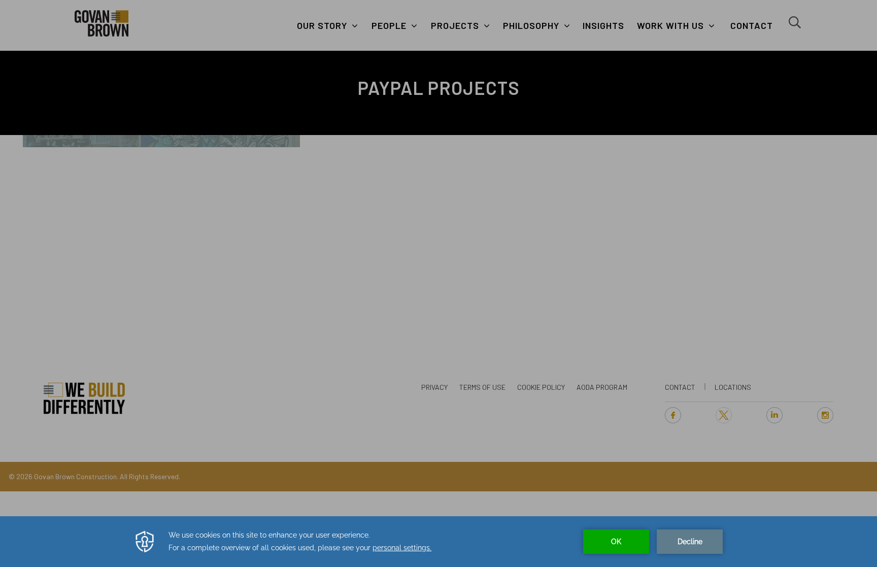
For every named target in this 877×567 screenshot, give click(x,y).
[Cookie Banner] (438, 541)
